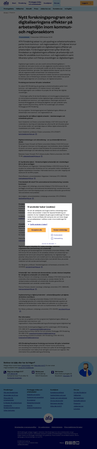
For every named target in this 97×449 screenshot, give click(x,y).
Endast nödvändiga (60, 230)
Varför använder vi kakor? (38, 224)
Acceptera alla (36, 230)
